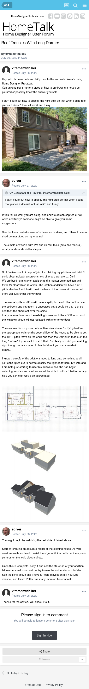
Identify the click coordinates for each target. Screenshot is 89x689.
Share (46, 651)
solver (16, 180)
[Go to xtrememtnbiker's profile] (6, 70)
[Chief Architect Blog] (82, 15)
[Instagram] (63, 15)
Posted (24, 73)
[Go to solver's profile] (6, 183)
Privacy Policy (54, 685)
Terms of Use (32, 685)
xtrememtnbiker (15, 54)
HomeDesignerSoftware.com (27, 16)
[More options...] (84, 69)
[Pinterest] (69, 15)
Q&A (24, 58)
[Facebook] (50, 15)
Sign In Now (44, 635)
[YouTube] (57, 15)
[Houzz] (76, 15)
